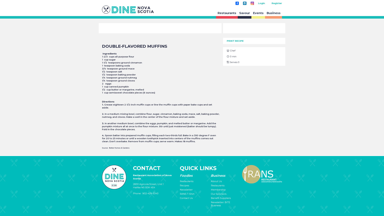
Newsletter (186, 189)
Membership (218, 189)
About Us (216, 181)
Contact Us (186, 198)
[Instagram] (252, 3)
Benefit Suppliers (221, 198)
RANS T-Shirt (187, 193)
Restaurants (186, 181)
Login (261, 3)
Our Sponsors (218, 193)
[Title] (237, 3)
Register (277, 3)
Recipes (184, 185)
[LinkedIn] (244, 3)
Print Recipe (235, 40)
